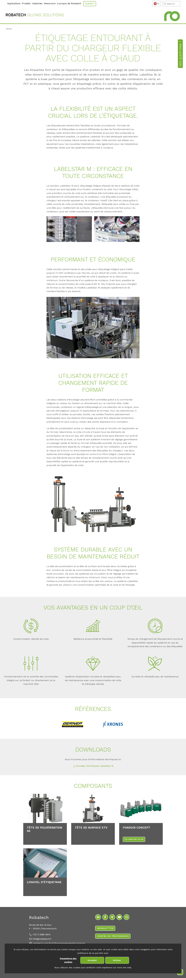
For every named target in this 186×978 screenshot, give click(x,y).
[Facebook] (105, 917)
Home (9, 29)
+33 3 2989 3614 (41, 934)
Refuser (117, 960)
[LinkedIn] (98, 917)
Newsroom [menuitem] (50, 3)
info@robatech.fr (42, 938)
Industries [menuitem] (37, 3)
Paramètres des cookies (68, 960)
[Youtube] (119, 917)
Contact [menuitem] (89, 3)
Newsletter (105, 928)
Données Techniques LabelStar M (94, 766)
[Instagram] (126, 917)
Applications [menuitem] (13, 3)
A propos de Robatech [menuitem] (69, 3)
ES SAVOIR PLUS (134, 839)
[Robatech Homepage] (35, 15)
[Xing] (112, 917)
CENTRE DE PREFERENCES (113, 936)
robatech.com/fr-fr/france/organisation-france (59, 943)
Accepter (92, 960)
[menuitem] (6, 2)
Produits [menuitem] (26, 3)
